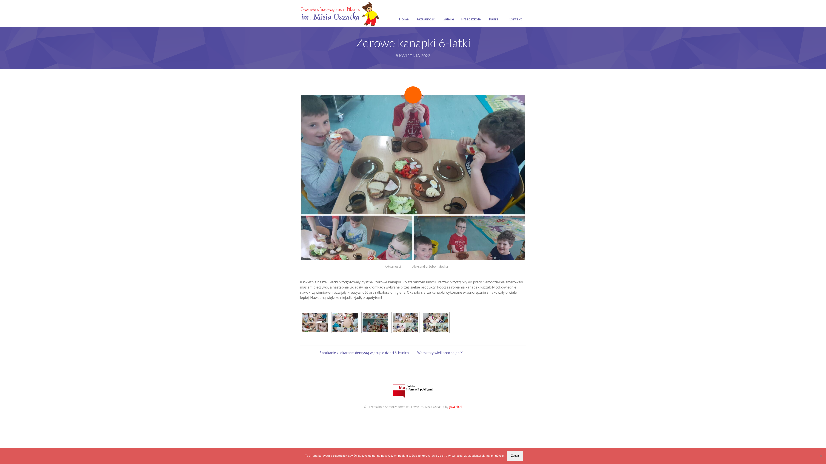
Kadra (493, 19)
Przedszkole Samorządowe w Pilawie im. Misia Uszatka (405, 407)
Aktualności (426, 19)
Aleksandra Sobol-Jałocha (430, 266)
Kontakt (515, 19)
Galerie (448, 19)
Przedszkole (471, 19)
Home (404, 19)
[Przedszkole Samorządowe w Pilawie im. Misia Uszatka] (339, 13)
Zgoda (515, 455)
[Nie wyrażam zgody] (820, 456)
